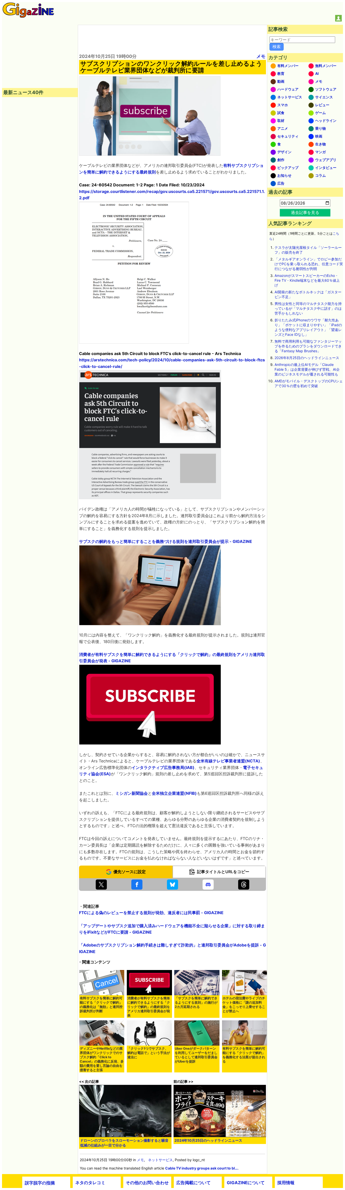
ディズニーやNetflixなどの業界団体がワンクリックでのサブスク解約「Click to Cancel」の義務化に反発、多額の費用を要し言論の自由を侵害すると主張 (102, 1059)
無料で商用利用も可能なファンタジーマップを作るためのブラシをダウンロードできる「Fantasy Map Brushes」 (308, 346)
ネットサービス (160, 1160)
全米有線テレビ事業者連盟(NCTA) (228, 760)
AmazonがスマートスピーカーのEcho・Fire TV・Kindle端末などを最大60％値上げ (307, 280)
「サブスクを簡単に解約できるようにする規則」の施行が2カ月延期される (196, 1002)
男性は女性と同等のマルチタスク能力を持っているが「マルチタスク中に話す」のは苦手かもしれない (308, 308)
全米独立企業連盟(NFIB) (174, 793)
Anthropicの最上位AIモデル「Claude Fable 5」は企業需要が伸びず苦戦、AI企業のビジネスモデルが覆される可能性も (307, 369)
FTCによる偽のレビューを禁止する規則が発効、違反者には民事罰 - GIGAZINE (151, 912)
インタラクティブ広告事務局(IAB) (163, 767)
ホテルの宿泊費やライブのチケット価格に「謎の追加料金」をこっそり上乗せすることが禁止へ (244, 1004)
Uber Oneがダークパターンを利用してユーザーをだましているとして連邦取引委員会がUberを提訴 (196, 1055)
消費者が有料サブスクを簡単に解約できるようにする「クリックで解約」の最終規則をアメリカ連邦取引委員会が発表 (148, 1006)
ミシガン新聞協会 (131, 793)
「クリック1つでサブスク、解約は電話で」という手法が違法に (148, 1053)
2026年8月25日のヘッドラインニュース (307, 358)
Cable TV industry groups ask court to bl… (201, 1168)
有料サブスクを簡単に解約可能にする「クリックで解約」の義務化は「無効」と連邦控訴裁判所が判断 (101, 1004)
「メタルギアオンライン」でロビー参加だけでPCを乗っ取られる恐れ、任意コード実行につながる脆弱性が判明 (309, 264)
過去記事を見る (305, 212)
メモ (260, 56)
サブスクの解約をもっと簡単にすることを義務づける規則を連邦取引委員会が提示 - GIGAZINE (165, 541)
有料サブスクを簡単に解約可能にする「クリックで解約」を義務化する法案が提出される (244, 1055)
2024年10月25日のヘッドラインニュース (208, 1140)
